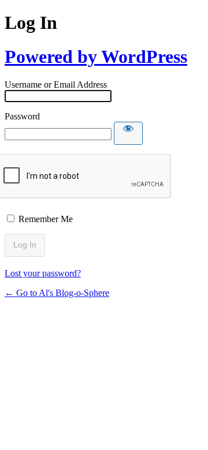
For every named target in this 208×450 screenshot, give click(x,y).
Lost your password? (43, 273)
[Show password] (128, 133)
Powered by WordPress (96, 56)
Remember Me (45, 219)
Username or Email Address (56, 84)
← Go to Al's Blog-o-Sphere (57, 293)
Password (22, 116)
